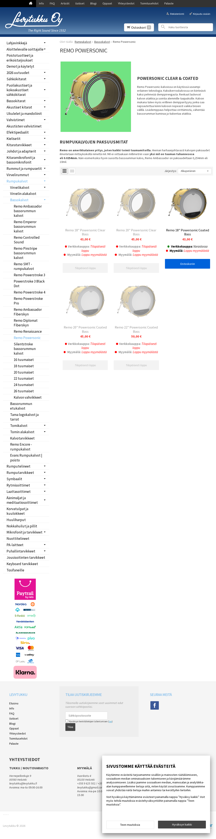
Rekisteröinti (177, 13)
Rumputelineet (18, 466)
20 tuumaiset (24, 372)
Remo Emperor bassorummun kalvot (25, 226)
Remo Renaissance (28, 331)
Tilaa (70, 727)
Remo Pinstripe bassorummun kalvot (25, 253)
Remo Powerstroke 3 (29, 275)
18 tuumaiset (24, 366)
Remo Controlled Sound (27, 239)
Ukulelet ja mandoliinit (24, 113)
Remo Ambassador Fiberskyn (28, 311)
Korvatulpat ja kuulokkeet (17, 511)
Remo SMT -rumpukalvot (24, 266)
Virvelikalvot (19, 187)
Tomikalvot (18, 425)
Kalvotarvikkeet (22, 438)
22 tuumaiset (24, 378)
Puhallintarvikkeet (21, 551)
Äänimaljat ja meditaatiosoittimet (22, 500)
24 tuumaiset (24, 384)
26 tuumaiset (24, 391)
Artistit (65, 3)
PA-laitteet (15, 545)
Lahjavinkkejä (17, 43)
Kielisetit (13, 138)
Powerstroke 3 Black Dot (29, 283)
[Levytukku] (33, 20)
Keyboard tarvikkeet (22, 564)
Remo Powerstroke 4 (29, 292)
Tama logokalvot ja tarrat (24, 417)
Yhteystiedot (126, 3)
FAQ (52, 3)
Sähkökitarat (16, 79)
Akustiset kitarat (19, 107)
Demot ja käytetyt (20, 66)
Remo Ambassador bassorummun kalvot (28, 211)
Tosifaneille (15, 570)
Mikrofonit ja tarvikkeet (24, 532)
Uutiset (79, 3)
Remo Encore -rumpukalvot (21, 446)
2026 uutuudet (18, 72)
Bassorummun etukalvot (21, 406)
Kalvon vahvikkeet (28, 397)
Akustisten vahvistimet (24, 126)
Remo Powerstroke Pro (28, 301)
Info (41, 3)
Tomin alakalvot (22, 432)
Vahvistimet (16, 120)
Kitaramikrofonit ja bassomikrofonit (21, 160)
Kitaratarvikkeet (19, 145)
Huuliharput (16, 519)
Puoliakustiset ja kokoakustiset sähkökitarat (19, 90)
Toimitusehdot (149, 3)
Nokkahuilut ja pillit (22, 526)
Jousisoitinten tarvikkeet (26, 557)
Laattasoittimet (19, 491)
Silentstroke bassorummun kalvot (25, 349)
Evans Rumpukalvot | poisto (26, 457)
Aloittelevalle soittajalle (25, 49)
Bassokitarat (16, 101)
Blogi (93, 3)
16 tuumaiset (24, 359)
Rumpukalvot (17, 181)
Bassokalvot (19, 200)
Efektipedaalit (18, 132)
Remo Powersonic (27, 337)
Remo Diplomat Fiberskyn (26, 322)
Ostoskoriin (187, 264)
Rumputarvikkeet (20, 472)
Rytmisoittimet (18, 485)
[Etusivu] (30, 3)
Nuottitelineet (18, 538)
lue (110, 721)
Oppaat (107, 3)
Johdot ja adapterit (21, 151)
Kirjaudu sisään (201, 13)
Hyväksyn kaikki (182, 824)
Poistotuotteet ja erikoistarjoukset (20, 57)
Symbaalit (14, 479)
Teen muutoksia (130, 825)
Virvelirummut (18, 175)
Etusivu (13, 703)
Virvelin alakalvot (23, 193)
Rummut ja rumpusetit (24, 168)
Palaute (169, 3)
